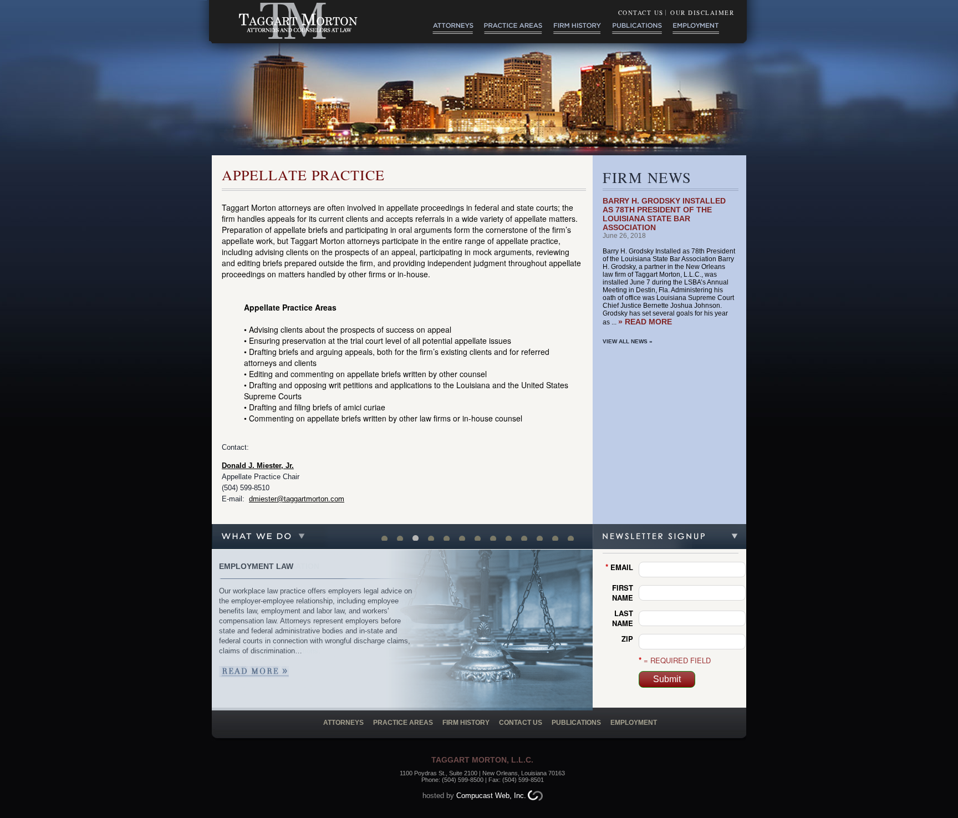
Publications (576, 722)
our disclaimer (702, 12)
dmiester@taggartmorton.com (296, 499)
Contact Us (641, 12)
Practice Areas (403, 722)
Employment (633, 722)
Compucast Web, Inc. (491, 795)
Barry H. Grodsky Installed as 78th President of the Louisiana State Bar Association (664, 214)
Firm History (466, 722)
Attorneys (343, 722)
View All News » (628, 341)
